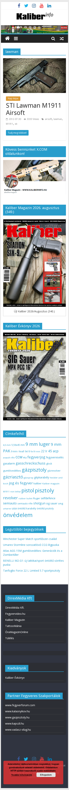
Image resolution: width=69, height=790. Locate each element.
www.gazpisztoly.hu (17, 717)
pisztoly (44, 490)
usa (14, 508)
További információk (21, 774)
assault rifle (9, 457)
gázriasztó (13, 477)
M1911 (9, 123)
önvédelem (18, 515)
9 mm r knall (17, 451)
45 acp (53, 451)
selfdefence (48, 498)
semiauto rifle (25, 503)
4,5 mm (7, 444)
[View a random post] (62, 38)
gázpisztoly (34, 469)
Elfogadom (46, 774)
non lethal (15, 491)
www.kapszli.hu (14, 723)
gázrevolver (54, 470)
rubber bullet (25, 498)
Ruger (36, 498)
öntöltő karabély (26, 508)
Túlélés (9, 638)
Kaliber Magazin (15, 620)
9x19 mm (35, 451)
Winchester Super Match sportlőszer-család (30, 539)
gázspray (28, 477)
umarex (7, 508)
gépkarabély (41, 477)
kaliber (38, 483)
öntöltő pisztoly (45, 508)
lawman (57, 119)
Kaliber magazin (50, 483)
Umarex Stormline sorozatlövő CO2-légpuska (31, 545)
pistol (27, 490)
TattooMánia (13, 626)
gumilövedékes (12, 470)
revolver (10, 497)
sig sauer (51, 503)
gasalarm (9, 463)
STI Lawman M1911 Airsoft (33, 109)
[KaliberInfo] (7, 38)
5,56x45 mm (18, 445)
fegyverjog (36, 457)
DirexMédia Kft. (14, 607)
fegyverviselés (55, 457)
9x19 (27, 451)
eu (25, 457)
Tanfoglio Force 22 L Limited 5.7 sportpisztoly (31, 570)
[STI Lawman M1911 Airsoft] (34, 60)
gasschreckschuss (30, 463)
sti (16, 123)
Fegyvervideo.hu (15, 614)
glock (49, 463)
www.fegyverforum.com (20, 705)
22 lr (44, 451)
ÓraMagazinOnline (16, 632)
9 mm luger (37, 444)
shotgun (39, 503)
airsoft (48, 119)
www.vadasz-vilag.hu (18, 729)
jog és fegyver (21, 483)
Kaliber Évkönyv (15, 677)
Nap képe (13, 98)
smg (60, 503)
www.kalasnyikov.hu (17, 711)
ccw (19, 457)
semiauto (10, 503)
